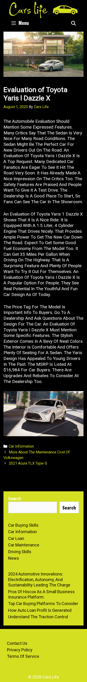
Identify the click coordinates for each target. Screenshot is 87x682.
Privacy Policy (19, 649)
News (13, 558)
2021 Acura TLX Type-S (28, 463)
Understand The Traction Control (38, 616)
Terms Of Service (23, 656)
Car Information (21, 446)
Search (14, 498)
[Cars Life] (43, 9)
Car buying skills (23, 525)
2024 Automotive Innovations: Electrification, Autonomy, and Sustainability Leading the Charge (39, 579)
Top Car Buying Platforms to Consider (43, 603)
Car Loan (16, 538)
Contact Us (17, 643)
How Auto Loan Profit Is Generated (39, 610)
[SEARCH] (73, 22)
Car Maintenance (23, 544)
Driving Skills (19, 551)
